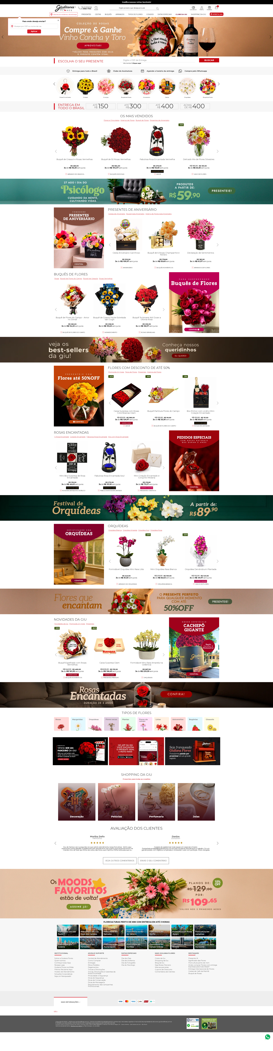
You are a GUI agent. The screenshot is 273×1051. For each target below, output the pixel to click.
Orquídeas (187, 97)
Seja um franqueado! (62, 976)
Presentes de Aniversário (159, 120)
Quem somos (59, 961)
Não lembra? (132, 63)
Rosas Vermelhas (105, 279)
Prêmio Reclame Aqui (63, 969)
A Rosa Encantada (61, 437)
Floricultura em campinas (202, 933)
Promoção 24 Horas (116, 372)
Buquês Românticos (165, 267)
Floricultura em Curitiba (134, 946)
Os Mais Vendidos (136, 116)
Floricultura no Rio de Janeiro (135, 933)
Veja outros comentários (119, 861)
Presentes (86, 14)
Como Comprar (94, 961)
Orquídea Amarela (130, 530)
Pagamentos (93, 967)
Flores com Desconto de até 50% (139, 368)
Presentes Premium (111, 677)
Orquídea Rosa (156, 530)
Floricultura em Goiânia (65, 946)
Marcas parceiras (162, 967)
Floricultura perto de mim (198, 963)
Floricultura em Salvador (111, 933)
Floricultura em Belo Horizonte (204, 946)
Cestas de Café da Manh (198, 971)
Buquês (108, 14)
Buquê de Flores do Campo (71, 279)
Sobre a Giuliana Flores (63, 958)
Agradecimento (111, 332)
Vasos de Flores (202, 584)
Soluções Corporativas (63, 974)
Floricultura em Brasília (179, 946)
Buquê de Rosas (195, 973)
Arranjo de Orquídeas (128, 584)
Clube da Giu (181, 14)
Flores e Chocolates (111, 120)
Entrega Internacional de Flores (201, 969)
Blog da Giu (159, 963)
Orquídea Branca (115, 530)
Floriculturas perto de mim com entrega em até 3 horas (137, 922)
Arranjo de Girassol (76, 174)
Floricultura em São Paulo (67, 933)
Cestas (98, 14)
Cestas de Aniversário (116, 214)
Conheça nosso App (62, 963)
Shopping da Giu (198, 14)
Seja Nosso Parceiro (163, 965)
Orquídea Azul (143, 530)
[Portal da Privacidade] (193, 1021)
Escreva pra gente (76, 1026)
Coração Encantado (78, 437)
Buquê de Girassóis (90, 279)
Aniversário (146, 97)
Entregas (91, 963)
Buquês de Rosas (126, 97)
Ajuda (96, 9)
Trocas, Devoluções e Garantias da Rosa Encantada (101, 972)
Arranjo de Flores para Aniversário (158, 214)
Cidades (150, 14)
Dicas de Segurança (96, 978)
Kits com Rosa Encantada (118, 437)
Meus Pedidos (93, 965)
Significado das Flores (197, 961)
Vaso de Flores (200, 174)
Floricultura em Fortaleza (88, 946)
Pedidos (209, 9)
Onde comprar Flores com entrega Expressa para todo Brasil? (202, 966)
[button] (270, 37)
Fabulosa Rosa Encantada (97, 437)
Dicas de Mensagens (96, 982)
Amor (158, 174)
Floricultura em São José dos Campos (90, 933)
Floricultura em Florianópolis (111, 946)
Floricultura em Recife (156, 933)
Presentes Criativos (148, 490)
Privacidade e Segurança (98, 976)
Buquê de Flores (208, 97)
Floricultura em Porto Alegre (182, 933)
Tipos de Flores (135, 14)
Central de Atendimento (98, 958)
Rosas (56, 279)
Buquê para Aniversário (135, 214)
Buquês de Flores (71, 274)
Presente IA (193, 958)
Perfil (202, 9)
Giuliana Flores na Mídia (63, 967)
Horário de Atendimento (64, 972)
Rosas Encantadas (65, 97)
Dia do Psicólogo (128, 965)
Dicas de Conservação (97, 980)
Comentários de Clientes (165, 972)
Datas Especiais (165, 14)
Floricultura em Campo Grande (156, 946)
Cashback (193, 9)
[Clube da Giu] (136, 918)
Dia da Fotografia (128, 963)
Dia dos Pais (126, 958)
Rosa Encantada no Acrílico (73, 490)
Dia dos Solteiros (128, 961)
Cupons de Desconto (163, 969)
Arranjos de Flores (128, 120)
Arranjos (120, 14)
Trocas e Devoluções (96, 969)
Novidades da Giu (70, 619)
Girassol (85, 97)
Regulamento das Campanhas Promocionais (100, 985)
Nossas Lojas (59, 965)
